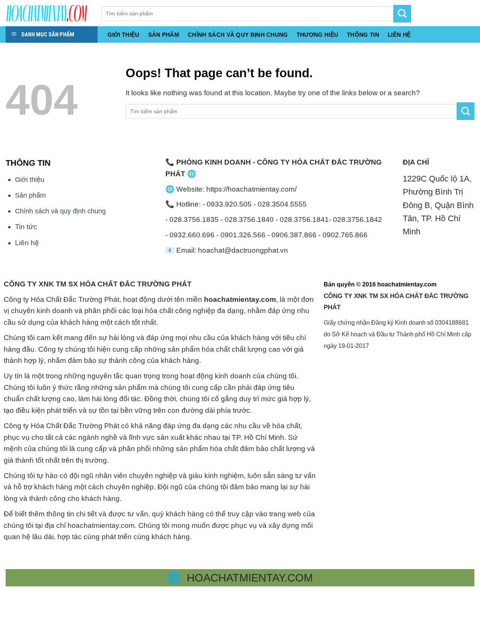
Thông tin (363, 35)
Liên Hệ (399, 35)
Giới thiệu (124, 35)
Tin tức (26, 227)
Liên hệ (27, 243)
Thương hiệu (317, 35)
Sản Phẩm (163, 35)
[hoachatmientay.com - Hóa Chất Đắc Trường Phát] (48, 13)
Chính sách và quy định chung (238, 35)
